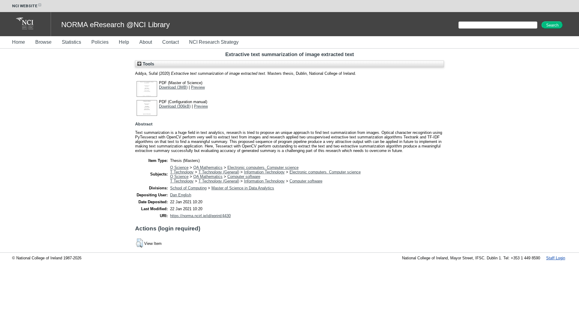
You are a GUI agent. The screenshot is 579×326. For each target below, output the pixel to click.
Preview (198, 87)
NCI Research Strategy (214, 42)
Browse (43, 42)
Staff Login (555, 258)
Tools (147, 64)
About (145, 42)
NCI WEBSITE (24, 6)
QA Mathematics (208, 167)
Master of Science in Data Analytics (242, 188)
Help (124, 42)
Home (18, 42)
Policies (100, 42)
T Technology (182, 172)
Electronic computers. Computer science (263, 167)
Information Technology (264, 172)
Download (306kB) (175, 106)
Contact (170, 42)
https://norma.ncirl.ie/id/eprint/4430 (200, 216)
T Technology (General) (218, 172)
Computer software (243, 176)
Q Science (179, 167)
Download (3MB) (173, 87)
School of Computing (188, 188)
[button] (139, 243)
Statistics (71, 42)
